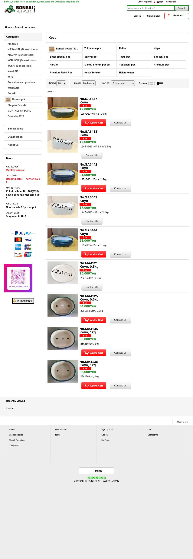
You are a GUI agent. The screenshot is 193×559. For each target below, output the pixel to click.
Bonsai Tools (15, 128)
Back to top (182, 422)
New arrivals (61, 429)
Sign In (137, 16)
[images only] (152, 83)
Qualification (15, 136)
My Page (105, 440)
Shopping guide (16, 435)
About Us (13, 144)
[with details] (161, 83)
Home (12, 429)
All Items (13, 43)
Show (52, 83)
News (58, 435)
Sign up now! (154, 16)
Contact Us (153, 435)
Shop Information (17, 440)
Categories (14, 445)
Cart (150, 429)
